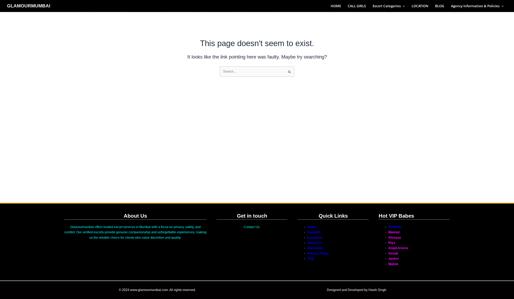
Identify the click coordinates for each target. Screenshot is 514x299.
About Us (314, 242)
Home (311, 227)
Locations (314, 237)
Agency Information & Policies (475, 6)
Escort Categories (387, 6)
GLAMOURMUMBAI (28, 5)
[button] (403, 6)
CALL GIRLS (357, 6)
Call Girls (314, 232)
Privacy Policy (318, 253)
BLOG (439, 6)
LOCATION (420, 6)
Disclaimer (315, 248)
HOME (336, 6)
